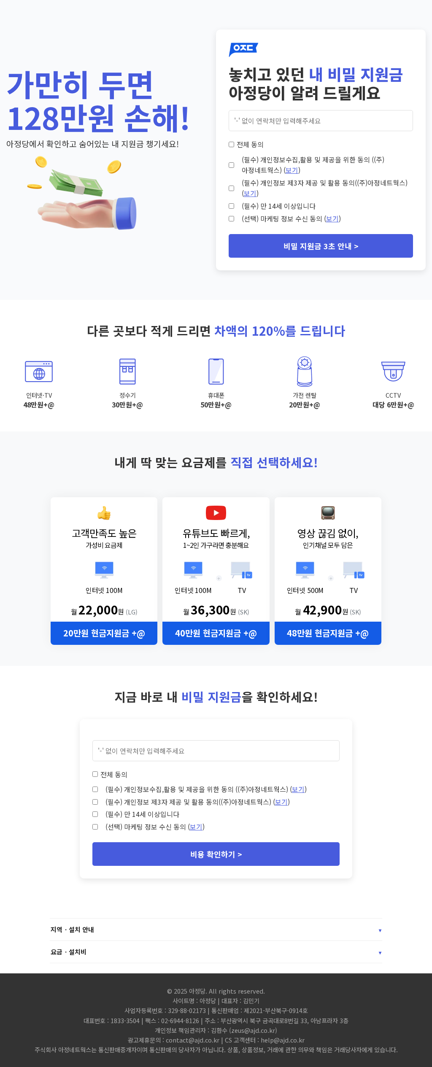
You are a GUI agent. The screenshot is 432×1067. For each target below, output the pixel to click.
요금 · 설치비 (216, 951)
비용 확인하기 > (216, 854)
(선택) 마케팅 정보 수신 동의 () (291, 218)
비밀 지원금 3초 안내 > (321, 245)
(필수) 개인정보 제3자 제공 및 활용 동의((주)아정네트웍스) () (325, 188)
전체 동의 (250, 144)
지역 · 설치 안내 (216, 929)
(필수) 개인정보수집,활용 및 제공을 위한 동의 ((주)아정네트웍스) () (313, 164)
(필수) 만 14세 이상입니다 (279, 206)
